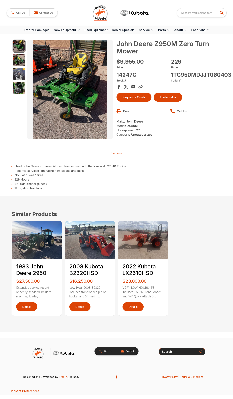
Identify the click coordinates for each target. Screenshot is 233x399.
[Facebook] (116, 377)
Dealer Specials (123, 30)
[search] (222, 13)
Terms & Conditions (191, 376)
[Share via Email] (133, 87)
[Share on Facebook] (118, 87)
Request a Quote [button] (134, 97)
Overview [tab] (116, 153)
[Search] (201, 351)
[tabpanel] (70, 90)
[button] (18, 12)
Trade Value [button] (168, 97)
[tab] (19, 46)
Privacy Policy (169, 376)
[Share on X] (126, 87)
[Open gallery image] (70, 89)
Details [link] (26, 307)
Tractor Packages (37, 30)
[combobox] (201, 12)
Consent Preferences (24, 391)
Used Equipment (96, 30)
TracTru (63, 376)
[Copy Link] (140, 87)
